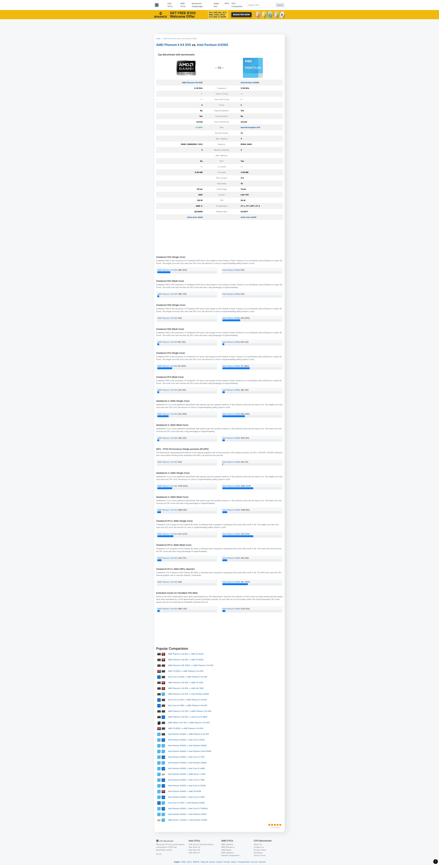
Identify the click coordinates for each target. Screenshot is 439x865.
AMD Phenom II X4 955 (173, 45)
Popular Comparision (230, 855)
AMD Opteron (227, 844)
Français (227, 862)
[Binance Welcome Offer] (160, 14)
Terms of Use (259, 855)
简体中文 (196, 862)
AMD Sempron (227, 852)
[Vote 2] (272, 824)
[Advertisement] (219, 27)
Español (219, 862)
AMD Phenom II (227, 847)
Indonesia (262, 862)
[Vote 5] (280, 824)
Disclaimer (258, 852)
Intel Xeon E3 (194, 847)
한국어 (189, 862)
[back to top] (435, 861)
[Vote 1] (269, 824)
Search (280, 5)
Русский (254, 862)
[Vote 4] (277, 824)
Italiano (233, 862)
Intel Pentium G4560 (212, 45)
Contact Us (259, 847)
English (177, 862)
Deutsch (212, 862)
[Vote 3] (274, 824)
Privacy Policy (260, 850)
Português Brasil (243, 862)
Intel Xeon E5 (194, 850)
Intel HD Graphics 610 (250, 127)
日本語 (183, 862)
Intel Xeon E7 (194, 852)
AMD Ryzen (226, 850)
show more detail (195, 217)
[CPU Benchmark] (156, 5)
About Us (258, 844)
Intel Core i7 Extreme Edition (201, 844)
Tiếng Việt (204, 862)
